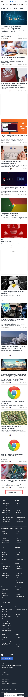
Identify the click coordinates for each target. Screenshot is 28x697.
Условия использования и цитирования (11, 670)
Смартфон (4, 559)
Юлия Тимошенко (6, 625)
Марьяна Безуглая (6, 627)
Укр (26, 1)
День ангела (19, 618)
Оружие (4, 597)
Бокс (17, 533)
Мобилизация (18, 586)
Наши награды (5, 674)
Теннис (17, 535)
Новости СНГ (5, 573)
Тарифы (4, 538)
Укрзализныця (5, 542)
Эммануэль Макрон (6, 616)
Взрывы (4, 593)
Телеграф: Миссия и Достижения (9, 683)
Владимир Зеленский (7, 609)
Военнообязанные (20, 596)
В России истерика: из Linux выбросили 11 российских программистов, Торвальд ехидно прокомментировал (13, 29)
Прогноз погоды (20, 521)
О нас (3, 663)
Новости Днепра (6, 508)
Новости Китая (5, 575)
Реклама (4, 672)
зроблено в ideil (4, 692)
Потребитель (19, 568)
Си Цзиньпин (5, 614)
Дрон (3, 556)
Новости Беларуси (6, 577)
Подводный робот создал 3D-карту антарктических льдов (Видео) (13, 347)
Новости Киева (5, 503)
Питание (18, 552)
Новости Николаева (7, 524)
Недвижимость (5, 535)
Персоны (3, 606)
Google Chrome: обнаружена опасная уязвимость (11, 162)
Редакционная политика (7, 667)
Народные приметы (20, 611)
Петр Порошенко (6, 623)
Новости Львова (6, 512)
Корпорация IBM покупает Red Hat (13, 188)
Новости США (5, 568)
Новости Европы (6, 566)
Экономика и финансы (7, 528)
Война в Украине (5, 586)
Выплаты (18, 508)
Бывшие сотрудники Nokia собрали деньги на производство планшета (13, 375)
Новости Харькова (6, 505)
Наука (2, 547)
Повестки (18, 589)
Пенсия (3, 634)
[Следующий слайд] (26, 4)
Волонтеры (4, 600)
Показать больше (11, 492)
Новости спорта (19, 528)
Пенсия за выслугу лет (7, 649)
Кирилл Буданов (6, 621)
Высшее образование (21, 517)
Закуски (18, 648)
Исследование (19, 559)
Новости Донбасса (6, 519)
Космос (4, 552)
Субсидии (18, 510)
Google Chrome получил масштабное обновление (10, 214)
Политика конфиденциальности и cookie (11, 665)
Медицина (18, 512)
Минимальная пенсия (7, 646)
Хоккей (17, 538)
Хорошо (20, 695)
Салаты (18, 646)
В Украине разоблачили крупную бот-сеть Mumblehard (12, 320)
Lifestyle (17, 563)
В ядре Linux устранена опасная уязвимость (12, 292)
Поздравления (19, 582)
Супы (17, 642)
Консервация (19, 639)
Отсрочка (18, 594)
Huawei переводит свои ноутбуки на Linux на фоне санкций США (14, 84)
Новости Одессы (6, 510)
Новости (3, 500)
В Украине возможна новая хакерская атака (10, 240)
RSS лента (4, 686)
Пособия (18, 519)
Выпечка (18, 637)
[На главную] (14, 1)
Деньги (3, 531)
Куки (13, 695)
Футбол (17, 531)
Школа (17, 514)
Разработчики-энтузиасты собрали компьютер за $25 (13, 481)
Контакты (4, 676)
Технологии (5, 550)
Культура (18, 575)
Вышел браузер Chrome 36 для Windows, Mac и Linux (12, 454)
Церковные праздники (21, 609)
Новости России (6, 571)
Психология (18, 556)
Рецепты (17, 634)
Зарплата (18, 503)
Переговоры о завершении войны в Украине (13, 4)
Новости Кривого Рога (7, 517)
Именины (18, 621)
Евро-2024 (18, 540)
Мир (2, 563)
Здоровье (17, 547)
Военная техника (6, 602)
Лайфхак (18, 577)
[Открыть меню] (2, 1)
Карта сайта (4, 681)
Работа (17, 505)
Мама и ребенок (20, 550)
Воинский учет (19, 598)
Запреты (18, 616)
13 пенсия (4, 637)
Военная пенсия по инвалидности (6, 644)
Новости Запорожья (7, 514)
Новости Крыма (6, 521)
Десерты (18, 644)
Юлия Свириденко (6, 630)
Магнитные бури (20, 580)
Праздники (17, 606)
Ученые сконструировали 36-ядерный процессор (11, 427)
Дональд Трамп (6, 611)
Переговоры (5, 595)
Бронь (17, 592)
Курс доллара (5, 540)
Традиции (18, 614)
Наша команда (5, 679)
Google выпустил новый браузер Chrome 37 (12, 402)
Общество (17, 500)
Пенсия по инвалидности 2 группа (7, 640)
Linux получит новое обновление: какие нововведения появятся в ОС (14, 58)
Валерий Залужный (7, 618)
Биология (4, 554)
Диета (17, 554)
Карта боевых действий (5, 590)
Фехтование (19, 542)
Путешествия (19, 573)
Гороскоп (18, 566)
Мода (17, 571)
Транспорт (4, 533)
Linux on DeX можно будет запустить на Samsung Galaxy (14, 136)
